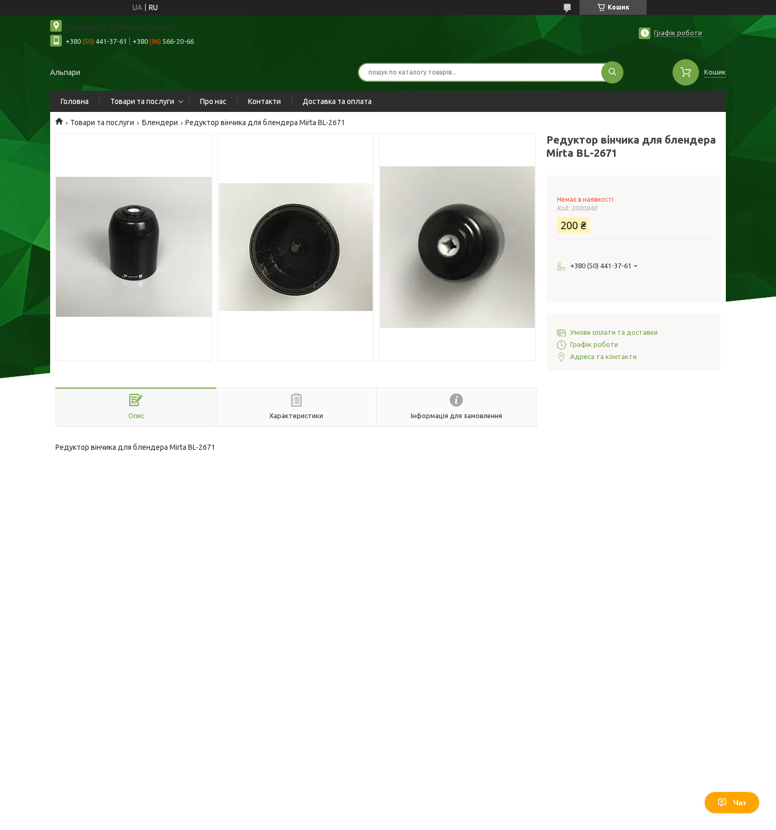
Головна (75, 101)
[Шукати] (612, 72)
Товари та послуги (142, 101)
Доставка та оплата (337, 101)
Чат (739, 802)
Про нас (213, 101)
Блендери (160, 122)
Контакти (264, 101)
